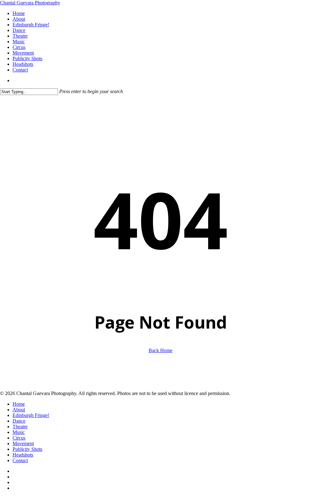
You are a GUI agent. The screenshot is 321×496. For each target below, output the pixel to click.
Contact (20, 460)
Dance (19, 421)
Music (19, 432)
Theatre (20, 426)
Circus (19, 438)
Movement (23, 443)
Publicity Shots (27, 449)
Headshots (23, 454)
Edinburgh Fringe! (31, 415)
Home (19, 404)
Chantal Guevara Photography (30, 2)
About (19, 409)
